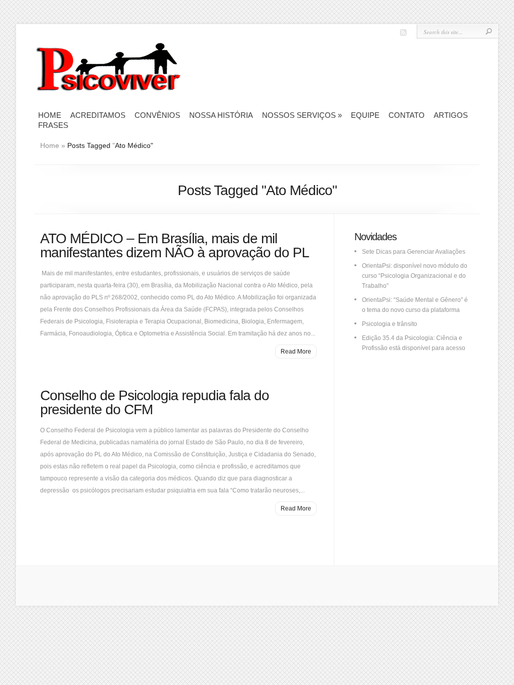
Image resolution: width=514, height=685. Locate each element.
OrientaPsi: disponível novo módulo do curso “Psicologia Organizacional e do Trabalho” (414, 275)
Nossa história (221, 115)
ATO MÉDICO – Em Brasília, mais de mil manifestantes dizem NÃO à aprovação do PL (174, 245)
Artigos (451, 115)
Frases (53, 125)
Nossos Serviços (302, 115)
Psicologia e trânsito (389, 323)
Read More (296, 351)
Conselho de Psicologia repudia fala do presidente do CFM (154, 402)
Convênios (157, 115)
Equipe (365, 115)
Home (49, 115)
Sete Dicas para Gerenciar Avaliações (413, 251)
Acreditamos (97, 115)
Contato (407, 115)
